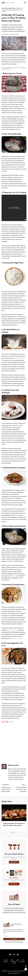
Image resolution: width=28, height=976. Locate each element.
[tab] (11, 832)
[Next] (24, 817)
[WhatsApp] (9, 722)
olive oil (13, 575)
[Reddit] (5, 722)
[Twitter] (14, 954)
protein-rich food (12, 630)
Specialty (22, 961)
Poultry (5, 961)
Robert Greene (5, 34)
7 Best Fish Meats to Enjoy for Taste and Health (21, 788)
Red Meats (13, 961)
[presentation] (14, 812)
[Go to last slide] (4, 817)
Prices (6, 960)
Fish (23, 960)
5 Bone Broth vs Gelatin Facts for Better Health (6, 788)
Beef (18, 960)
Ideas (12, 960)
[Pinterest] (3, 722)
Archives (14, 971)
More (14, 963)
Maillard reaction (19, 358)
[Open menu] (24, 2)
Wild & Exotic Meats (14, 34)
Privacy (9, 971)
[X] (7, 722)
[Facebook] (12, 722)
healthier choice (16, 638)
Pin (3, 38)
